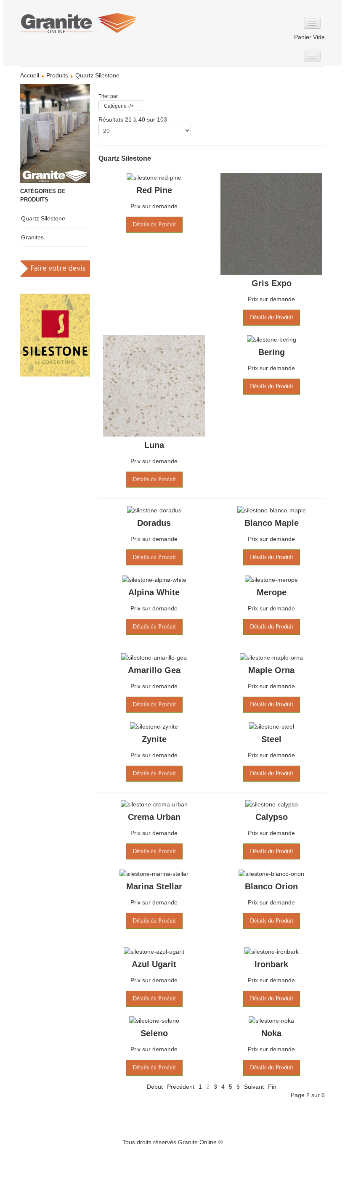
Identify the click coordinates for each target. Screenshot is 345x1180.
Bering (271, 352)
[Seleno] (154, 1020)
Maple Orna (271, 670)
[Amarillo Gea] (154, 657)
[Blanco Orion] (271, 873)
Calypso (271, 817)
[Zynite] (154, 726)
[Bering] (271, 339)
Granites (32, 237)
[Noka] (271, 1020)
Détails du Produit (154, 224)
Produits (57, 75)
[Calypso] (271, 804)
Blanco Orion (271, 886)
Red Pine (154, 190)
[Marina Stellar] (153, 873)
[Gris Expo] (271, 223)
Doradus (154, 523)
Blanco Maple (271, 523)
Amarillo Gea (154, 670)
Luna (154, 445)
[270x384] (55, 133)
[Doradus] (154, 509)
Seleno (154, 1033)
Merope (272, 592)
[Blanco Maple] (271, 509)
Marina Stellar (154, 886)
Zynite (154, 739)
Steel (271, 739)
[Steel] (271, 726)
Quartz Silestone (43, 218)
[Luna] (154, 385)
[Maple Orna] (271, 657)
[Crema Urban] (154, 804)
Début (155, 1086)
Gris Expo (272, 283)
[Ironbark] (271, 951)
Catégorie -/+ (119, 106)
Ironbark (271, 964)
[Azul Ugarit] (154, 951)
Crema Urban (154, 817)
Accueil (29, 75)
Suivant (254, 1086)
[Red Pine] (154, 177)
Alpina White (154, 592)
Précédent (180, 1086)
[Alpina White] (154, 578)
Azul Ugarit (154, 964)
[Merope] (271, 578)
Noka (271, 1033)
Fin (272, 1086)
